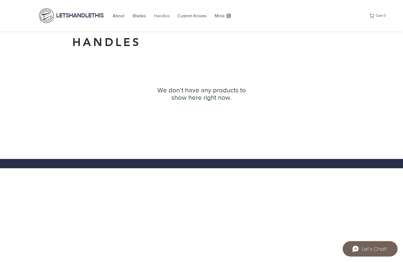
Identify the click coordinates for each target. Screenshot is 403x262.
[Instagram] (228, 16)
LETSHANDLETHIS (80, 15)
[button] (378, 15)
